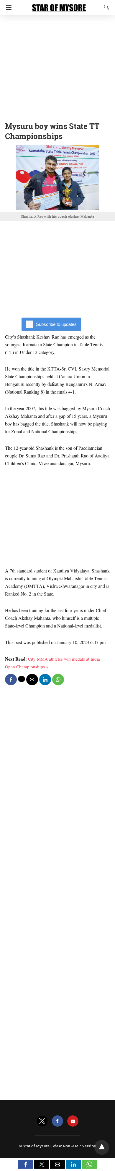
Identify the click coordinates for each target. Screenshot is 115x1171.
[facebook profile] (57, 1121)
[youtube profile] (72, 1121)
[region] (57, 66)
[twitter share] (21, 679)
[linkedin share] (45, 679)
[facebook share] (11, 679)
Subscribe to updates (56, 324)
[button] (25, 1164)
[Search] (105, 7)
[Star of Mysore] (59, 5)
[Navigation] (7, 7)
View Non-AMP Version (74, 1146)
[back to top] (101, 1147)
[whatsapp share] (58, 679)
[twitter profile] (42, 1121)
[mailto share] (32, 679)
